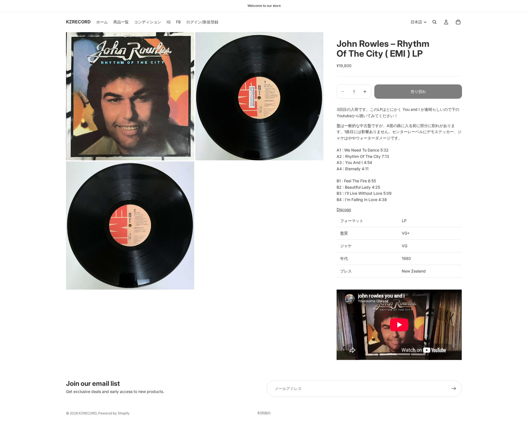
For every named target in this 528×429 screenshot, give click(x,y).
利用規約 (264, 413)
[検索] (434, 22)
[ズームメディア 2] (259, 96)
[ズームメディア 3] (130, 225)
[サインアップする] (454, 388)
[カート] (458, 22)
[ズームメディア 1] (130, 96)
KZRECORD (88, 413)
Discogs (344, 209)
